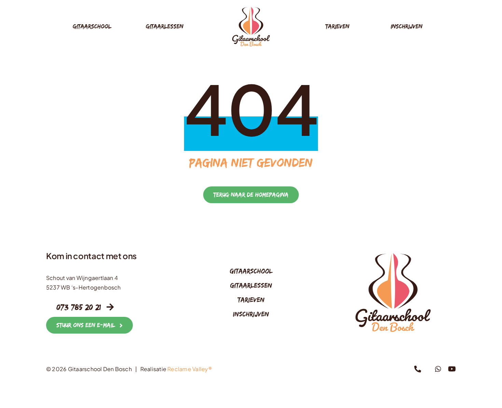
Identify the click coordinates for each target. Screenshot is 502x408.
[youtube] (452, 369)
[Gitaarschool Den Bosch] (251, 9)
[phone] (417, 369)
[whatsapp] (438, 369)
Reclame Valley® (189, 368)
